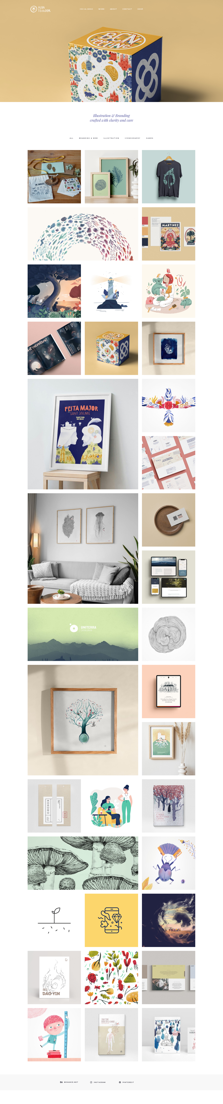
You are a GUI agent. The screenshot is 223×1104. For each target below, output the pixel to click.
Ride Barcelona (111, 342)
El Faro (111, 285)
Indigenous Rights (168, 514)
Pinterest (128, 1082)
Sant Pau (169, 743)
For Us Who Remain (168, 914)
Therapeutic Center (54, 971)
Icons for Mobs (111, 914)
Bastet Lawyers (168, 971)
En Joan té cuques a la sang (111, 1029)
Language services (168, 457)
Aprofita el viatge (168, 285)
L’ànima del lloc (168, 342)
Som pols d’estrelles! (54, 342)
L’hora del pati (168, 857)
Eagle (168, 399)
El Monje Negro (169, 800)
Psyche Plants (83, 857)
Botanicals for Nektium (168, 628)
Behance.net (71, 1082)
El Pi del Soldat (54, 285)
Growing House (169, 685)
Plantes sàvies (111, 171)
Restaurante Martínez (168, 228)
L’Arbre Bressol (83, 714)
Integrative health (169, 571)
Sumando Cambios (54, 914)
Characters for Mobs (111, 800)
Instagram (100, 1082)
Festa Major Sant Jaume (83, 428)
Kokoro (54, 800)
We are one (168, 171)
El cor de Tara (111, 971)
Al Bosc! (54, 171)
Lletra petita (54, 1029)
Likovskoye (168, 1029)
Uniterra (83, 628)
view (54, 182)
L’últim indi (83, 228)
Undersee (83, 542)
